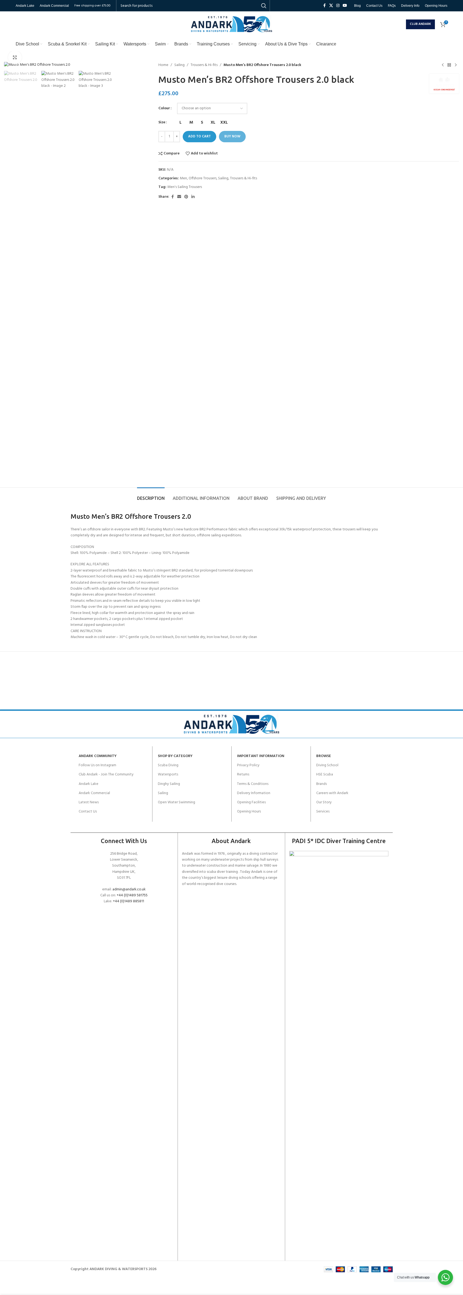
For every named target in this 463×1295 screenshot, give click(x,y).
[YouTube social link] (345, 6)
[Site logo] (232, 24)
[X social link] (331, 6)
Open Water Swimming (176, 802)
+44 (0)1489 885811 (128, 901)
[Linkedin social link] (193, 197)
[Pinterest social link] (186, 197)
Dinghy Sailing (169, 784)
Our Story (324, 802)
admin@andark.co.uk (129, 889)
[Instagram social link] (338, 6)
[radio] (180, 122)
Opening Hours (249, 811)
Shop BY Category (175, 756)
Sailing (179, 65)
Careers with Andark (332, 793)
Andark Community (97, 756)
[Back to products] (449, 65)
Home (163, 65)
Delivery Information (253, 793)
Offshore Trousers (202, 178)
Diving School (327, 765)
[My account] (400, 24)
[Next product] (455, 65)
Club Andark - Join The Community (106, 774)
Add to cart (199, 136)
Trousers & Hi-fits (204, 65)
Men (183, 178)
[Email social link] (179, 197)
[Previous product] (442, 65)
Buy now (232, 136)
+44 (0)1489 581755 (132, 895)
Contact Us (88, 811)
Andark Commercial (94, 793)
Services (322, 811)
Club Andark (420, 24)
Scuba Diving (168, 765)
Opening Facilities (251, 802)
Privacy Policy (248, 765)
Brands (321, 784)
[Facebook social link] (324, 6)
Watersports (168, 774)
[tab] (151, 495)
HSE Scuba (324, 774)
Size (161, 122)
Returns (243, 774)
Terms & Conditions (252, 784)
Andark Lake (88, 784)
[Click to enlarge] (15, 57)
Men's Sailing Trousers (184, 187)
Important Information (260, 756)
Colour (164, 108)
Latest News (89, 802)
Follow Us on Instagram (97, 765)
